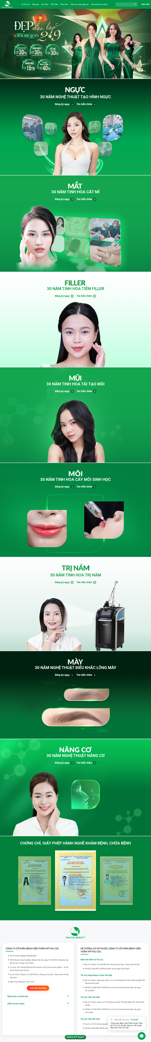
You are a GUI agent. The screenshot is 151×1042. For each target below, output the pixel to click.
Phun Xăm (64, 4)
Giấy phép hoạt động (99, 4)
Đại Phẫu (44, 4)
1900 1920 (145, 4)
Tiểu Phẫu (54, 4)
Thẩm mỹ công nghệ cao (79, 4)
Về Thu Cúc (25, 4)
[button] (134, 882)
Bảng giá (35, 4)
